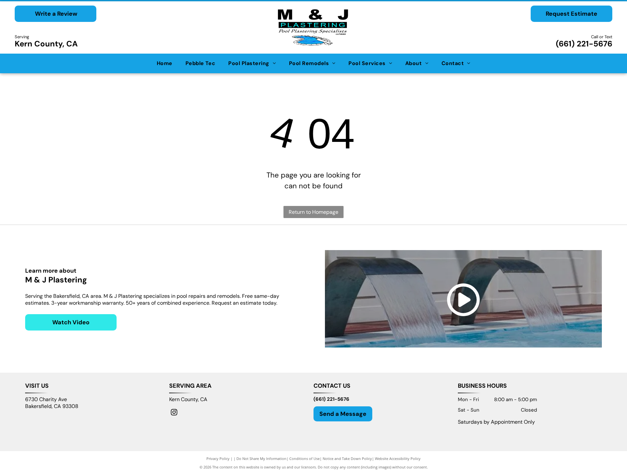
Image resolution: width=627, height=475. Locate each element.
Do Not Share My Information (261, 458)
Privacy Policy (218, 458)
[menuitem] (164, 63)
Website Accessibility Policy (398, 458)
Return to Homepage (313, 212)
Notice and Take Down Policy (347, 458)
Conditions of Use (304, 458)
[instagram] (174, 413)
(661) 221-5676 (584, 44)
